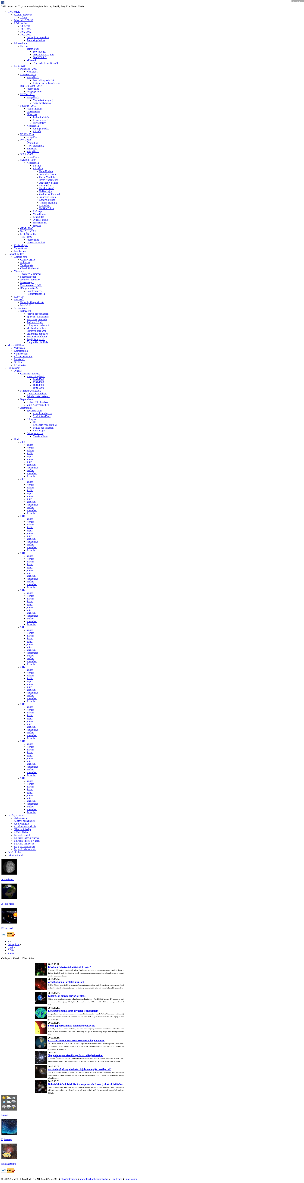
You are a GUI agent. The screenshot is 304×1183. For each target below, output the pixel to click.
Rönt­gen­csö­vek (34, 291)
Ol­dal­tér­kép (116, 1179)
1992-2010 (25, 34)
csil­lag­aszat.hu (8, 1163)
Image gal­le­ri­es (34, 91)
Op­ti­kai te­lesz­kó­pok (37, 393)
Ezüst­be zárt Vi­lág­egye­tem (46, 83)
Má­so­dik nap (39, 214)
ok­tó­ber (30, 470)
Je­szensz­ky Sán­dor (48, 182)
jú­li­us (29, 462)
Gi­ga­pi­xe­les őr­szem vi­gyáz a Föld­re (67, 996)
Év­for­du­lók (32, 142)
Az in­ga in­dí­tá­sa (41, 128)
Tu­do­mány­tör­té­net (36, 40)
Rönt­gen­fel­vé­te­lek (36, 293)
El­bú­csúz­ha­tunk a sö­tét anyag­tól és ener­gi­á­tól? (73, 1010)
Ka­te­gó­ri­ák (25, 311)
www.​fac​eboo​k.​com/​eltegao (94, 1179)
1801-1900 (38, 385)
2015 (22, 704)
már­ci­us (30, 450)
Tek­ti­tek (18, 362)
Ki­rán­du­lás (38, 217)
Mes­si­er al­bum (40, 436)
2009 (22, 479)
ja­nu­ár (30, 444)
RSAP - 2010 (27, 134)
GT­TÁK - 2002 (28, 234)
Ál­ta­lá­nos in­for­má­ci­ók (25, 826)
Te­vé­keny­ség (26, 265)
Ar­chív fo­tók (20, 308)
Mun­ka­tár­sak (20, 248)
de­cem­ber (31, 476)
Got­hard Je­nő (20, 256)
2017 (22, 778)
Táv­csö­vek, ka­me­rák (30, 274)
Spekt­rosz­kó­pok (28, 276)
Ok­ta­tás (18, 370)
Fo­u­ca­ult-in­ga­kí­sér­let (43, 80)
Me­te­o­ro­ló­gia (27, 282)
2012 (22, 590)
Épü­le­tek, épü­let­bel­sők (38, 316)
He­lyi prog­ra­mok (35, 145)
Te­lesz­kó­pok (33, 48)
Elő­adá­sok (32, 114)
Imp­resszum (131, 1179)
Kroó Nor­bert (46, 171)
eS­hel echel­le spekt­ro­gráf (45, 63)
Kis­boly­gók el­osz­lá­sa (37, 402)
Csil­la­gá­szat (13, 368)
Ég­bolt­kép (6, 1139)
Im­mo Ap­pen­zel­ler (48, 180)
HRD (35, 422)
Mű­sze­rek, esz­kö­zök (30, 390)
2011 (22, 553)
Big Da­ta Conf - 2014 (31, 86)
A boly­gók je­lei (21, 823)
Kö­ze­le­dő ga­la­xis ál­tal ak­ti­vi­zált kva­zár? (69, 967)
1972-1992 (25, 31)
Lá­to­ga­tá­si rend (15, 855)
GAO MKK (14, 11)
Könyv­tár (18, 296)
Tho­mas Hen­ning (48, 202)
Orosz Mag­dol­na (47, 177)
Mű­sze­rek (31, 60)
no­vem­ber (32, 473)
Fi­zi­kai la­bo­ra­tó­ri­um (37, 336)
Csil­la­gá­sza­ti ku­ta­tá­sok (38, 37)
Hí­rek (17, 439)
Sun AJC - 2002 (28, 231)
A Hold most (7, 879)
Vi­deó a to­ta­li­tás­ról (36, 242)
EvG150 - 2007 (28, 160)
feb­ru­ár (30, 447)
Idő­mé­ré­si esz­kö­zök (30, 279)
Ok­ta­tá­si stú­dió (40, 219)
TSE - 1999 (26, 236)
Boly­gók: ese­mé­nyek (24, 846)
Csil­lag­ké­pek (20, 818)
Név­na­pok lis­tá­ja (22, 829)
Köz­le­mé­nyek (21, 245)
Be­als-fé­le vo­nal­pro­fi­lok (45, 425)
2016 (22, 741)
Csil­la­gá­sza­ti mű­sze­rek (38, 325)
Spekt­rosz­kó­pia (34, 410)
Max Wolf (25, 305)
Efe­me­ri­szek (7, 928)
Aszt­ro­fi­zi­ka (26, 407)
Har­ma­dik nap (40, 222)
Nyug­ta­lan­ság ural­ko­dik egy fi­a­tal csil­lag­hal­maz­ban (75, 1055)
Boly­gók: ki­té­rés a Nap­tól (27, 840)
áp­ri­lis (30, 453)
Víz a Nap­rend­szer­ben (38, 405)
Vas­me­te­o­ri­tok (21, 353)
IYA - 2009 (26, 140)
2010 (22, 516)
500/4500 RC (40, 51)
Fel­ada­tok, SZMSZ (23, 20)
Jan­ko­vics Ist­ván (41, 117)
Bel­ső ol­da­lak (14, 852)
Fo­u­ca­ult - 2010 (28, 105)
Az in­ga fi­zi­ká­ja (34, 108)
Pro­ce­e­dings (33, 88)
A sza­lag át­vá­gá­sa (42, 103)
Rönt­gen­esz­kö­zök (29, 288)
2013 (22, 627)
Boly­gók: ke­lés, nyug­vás (26, 838)
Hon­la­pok (32, 148)
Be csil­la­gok (39, 430)
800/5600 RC (40, 57)
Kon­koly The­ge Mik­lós (32, 302)
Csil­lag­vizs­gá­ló (27, 259)
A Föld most (7, 903)
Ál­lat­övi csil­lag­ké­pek (24, 820)
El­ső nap (37, 211)
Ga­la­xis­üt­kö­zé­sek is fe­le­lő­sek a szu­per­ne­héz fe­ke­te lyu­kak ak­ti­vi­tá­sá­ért (85, 1084)
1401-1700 (38, 379)
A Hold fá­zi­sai (21, 832)
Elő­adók (37, 131)
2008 (22, 442)
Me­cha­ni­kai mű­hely (36, 328)
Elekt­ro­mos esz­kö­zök (31, 285)
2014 (22, 667)
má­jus (29, 456)
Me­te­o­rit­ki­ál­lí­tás (16, 345)
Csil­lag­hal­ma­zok (35, 433)
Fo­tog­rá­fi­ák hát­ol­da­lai (37, 342)
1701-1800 (38, 382)
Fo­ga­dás (37, 225)
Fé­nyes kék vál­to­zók (43, 427)
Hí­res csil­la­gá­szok (36, 376)
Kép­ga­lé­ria (32, 71)
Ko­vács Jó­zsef (40, 120)
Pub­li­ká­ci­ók (20, 251)
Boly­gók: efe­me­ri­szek (25, 849)
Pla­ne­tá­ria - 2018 (28, 68)
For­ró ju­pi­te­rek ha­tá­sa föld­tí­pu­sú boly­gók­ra (71, 1025)
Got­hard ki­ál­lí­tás (16, 254)
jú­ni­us (30, 459)
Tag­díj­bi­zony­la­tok (36, 339)
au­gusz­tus (31, 464)
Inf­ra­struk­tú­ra (20, 43)
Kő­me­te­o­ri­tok (21, 350)
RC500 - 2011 (27, 94)
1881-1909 (25, 26)
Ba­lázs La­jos (45, 191)
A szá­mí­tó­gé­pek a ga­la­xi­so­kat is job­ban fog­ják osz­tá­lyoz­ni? (79, 1069)
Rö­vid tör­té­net (21, 23)
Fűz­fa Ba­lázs (39, 123)
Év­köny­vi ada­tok (16, 815)
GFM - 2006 (26, 228)
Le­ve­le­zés (19, 299)
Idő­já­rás (5, 1115)
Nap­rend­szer (26, 399)
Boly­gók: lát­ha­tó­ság (24, 843)
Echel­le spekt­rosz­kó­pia (38, 396)
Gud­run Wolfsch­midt (49, 194)
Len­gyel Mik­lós (47, 199)
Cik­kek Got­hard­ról (29, 268)
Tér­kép (23, 17)
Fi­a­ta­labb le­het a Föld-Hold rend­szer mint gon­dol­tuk (76, 1040)
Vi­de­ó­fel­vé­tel (33, 111)
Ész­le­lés (24, 46)
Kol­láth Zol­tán (46, 208)
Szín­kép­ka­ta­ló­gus (42, 416)
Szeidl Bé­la (45, 185)
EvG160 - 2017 (28, 74)
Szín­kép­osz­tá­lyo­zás (42, 413)
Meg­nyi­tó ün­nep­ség (43, 100)
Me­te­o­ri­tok (19, 348)
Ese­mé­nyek (19, 66)
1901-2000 (38, 387)
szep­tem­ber (32, 467)
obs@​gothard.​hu (69, 1179)
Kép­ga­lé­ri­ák (33, 77)
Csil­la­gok (31, 419)
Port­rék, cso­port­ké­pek (37, 313)
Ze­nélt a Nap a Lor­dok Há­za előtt (66, 982)
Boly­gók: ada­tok (22, 835)
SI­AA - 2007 (26, 154)
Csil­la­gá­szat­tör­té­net (30, 373)
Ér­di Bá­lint (44, 205)
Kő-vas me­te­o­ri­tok (23, 356)
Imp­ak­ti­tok (19, 359)
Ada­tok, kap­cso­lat (23, 14)
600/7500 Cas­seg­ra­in (43, 54)
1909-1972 (25, 29)
